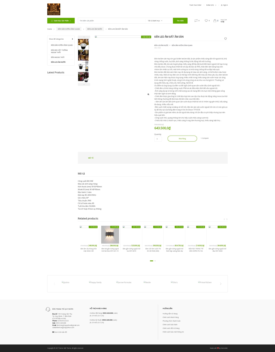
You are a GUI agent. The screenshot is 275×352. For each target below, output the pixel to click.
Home (49, 29)
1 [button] (151, 260)
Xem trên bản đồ (60, 332)
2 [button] (155, 260)
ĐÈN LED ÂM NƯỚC (94, 29)
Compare (205, 138)
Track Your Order (195, 5)
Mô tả (90, 158)
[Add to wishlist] (226, 38)
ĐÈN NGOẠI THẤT (58, 57)
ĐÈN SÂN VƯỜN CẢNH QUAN (69, 29)
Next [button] (221, 284)
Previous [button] (54, 284)
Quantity (157, 134)
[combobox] (111, 21)
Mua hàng (182, 138)
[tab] (90, 158)
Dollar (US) (210, 5)
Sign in (225, 5)
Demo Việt (62, 348)
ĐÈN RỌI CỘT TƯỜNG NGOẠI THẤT (59, 51)
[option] (120, 61)
